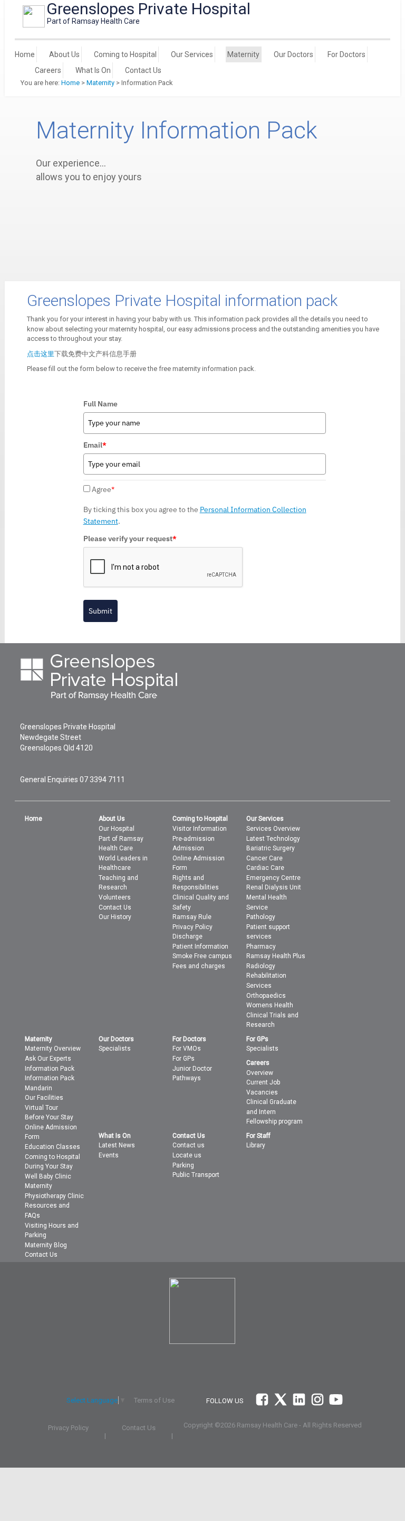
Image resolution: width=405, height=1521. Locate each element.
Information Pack (49, 1068)
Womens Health (269, 1005)
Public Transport (195, 1175)
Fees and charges (198, 966)
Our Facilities (44, 1097)
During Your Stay (49, 1166)
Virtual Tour (41, 1107)
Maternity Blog (46, 1245)
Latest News (117, 1145)
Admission (188, 848)
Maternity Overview (53, 1048)
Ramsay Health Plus (275, 956)
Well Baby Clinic (48, 1176)
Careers (48, 70)
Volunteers (115, 897)
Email (95, 445)
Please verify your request (130, 538)
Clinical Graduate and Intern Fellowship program (274, 1111)
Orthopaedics (266, 995)
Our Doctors (293, 54)
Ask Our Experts (48, 1058)
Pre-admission (193, 838)
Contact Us (143, 70)
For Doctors (346, 54)
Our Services (192, 54)
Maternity (243, 54)
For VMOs (186, 1048)
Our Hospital (116, 828)
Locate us (186, 1155)
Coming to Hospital (125, 54)
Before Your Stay (49, 1117)
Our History (115, 917)
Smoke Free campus (202, 956)
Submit (100, 611)
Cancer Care (264, 858)
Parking (183, 1165)
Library (255, 1145)
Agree (103, 489)
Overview (259, 1073)
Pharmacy (261, 946)
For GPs (183, 1058)
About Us (64, 54)
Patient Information (200, 946)
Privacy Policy (192, 927)
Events (109, 1155)
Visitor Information (199, 828)
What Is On (93, 70)
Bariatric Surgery (270, 848)
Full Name (100, 404)
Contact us (188, 1145)
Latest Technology (273, 838)
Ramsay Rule (191, 917)
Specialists (115, 1048)
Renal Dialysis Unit (273, 887)
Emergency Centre (273, 878)
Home (25, 54)
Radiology (260, 966)
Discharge (187, 936)
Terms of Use (154, 1400)
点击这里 (40, 354)
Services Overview (273, 828)
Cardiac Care (265, 867)
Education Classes (52, 1147)
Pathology (260, 917)
